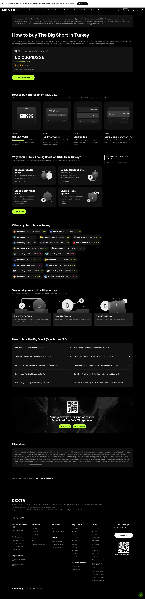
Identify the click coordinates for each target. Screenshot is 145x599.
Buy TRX (75, 547)
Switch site (82, 4)
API (53, 528)
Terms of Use (76, 461)
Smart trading (39, 10)
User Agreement (17, 530)
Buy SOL (75, 541)
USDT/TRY (95, 528)
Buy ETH (75, 534)
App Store (66, 426)
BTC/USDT (95, 531)
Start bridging (19, 203)
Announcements (57, 547)
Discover (22, 10)
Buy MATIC (75, 538)
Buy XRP (74, 544)
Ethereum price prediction (97, 563)
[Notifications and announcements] (138, 10)
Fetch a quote (19, 181)
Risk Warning (89, 461)
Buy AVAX (75, 553)
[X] (27, 588)
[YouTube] (37, 588)
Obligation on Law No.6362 (18, 564)
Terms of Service (35, 464)
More (100, 10)
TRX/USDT (95, 544)
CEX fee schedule (58, 531)
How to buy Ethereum (99, 577)
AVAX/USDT (96, 553)
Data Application (17, 546)
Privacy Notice (16, 534)
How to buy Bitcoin (98, 574)
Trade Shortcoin (23, 77)
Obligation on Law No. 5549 (19, 560)
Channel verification (58, 544)
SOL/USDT (95, 541)
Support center (57, 541)
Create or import (18, 140)
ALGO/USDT (96, 550)
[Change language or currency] (142, 10)
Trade (31, 10)
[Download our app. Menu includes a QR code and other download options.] (134, 10)
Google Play (81, 426)
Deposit (57, 10)
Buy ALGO (75, 550)
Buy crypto (35, 534)
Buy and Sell (78, 10)
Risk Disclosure (17, 537)
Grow (49, 10)
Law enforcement (18, 540)
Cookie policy (16, 543)
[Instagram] (34, 588)
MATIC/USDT (96, 538)
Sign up (125, 10)
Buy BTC (75, 531)
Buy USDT (75, 528)
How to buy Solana (98, 580)
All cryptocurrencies (38, 544)
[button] (113, 10)
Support (93, 10)
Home (13, 478)
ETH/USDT (95, 534)
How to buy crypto (25, 478)
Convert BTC (76, 569)
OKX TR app (16, 549)
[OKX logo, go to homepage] (8, 10)
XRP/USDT (95, 547)
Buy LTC (74, 557)
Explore (63, 203)
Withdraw (67, 10)
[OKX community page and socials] (41, 588)
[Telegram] (30, 588)
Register (123, 535)
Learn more (65, 181)
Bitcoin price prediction (99, 560)
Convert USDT (76, 566)
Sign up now (19, 212)
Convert (86, 10)
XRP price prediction (98, 568)
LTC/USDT (95, 557)
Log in (119, 10)
